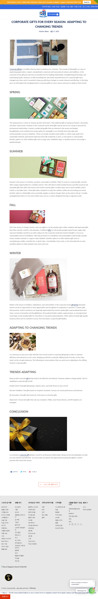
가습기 (17, 522)
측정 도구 (18, 535)
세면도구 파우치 (6, 538)
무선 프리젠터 (32, 544)
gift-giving (74, 305)
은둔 (70, 519)
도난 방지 (18, 507)
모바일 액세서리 (33, 525)
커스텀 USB (31, 515)
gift (27, 378)
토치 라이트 (31, 533)
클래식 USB (31, 517)
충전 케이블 (31, 512)
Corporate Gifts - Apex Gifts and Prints (17, 588)
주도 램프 (18, 532)
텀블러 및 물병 (19, 556)
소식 (84, 507)
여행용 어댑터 (5, 531)
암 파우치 (4, 507)
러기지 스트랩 (5, 515)
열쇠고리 (17, 525)
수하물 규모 (4, 512)
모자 (43, 512)
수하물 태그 (4, 517)
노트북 (57, 517)
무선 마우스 (31, 541)
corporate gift (24, 455)
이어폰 (30, 520)
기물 (16, 509)
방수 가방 (4, 544)
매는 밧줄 (44, 515)
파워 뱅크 (31, 528)
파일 (56, 509)
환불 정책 (4, 549)
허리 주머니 (4, 541)
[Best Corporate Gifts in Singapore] (8, 583)
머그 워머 (18, 540)
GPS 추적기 (31, 523)
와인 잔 (17, 561)
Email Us (86, 2)
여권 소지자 (4, 523)
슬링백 (17, 550)
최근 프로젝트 (87, 509)
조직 (16, 553)
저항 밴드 (4, 528)
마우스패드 (58, 515)
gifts (49, 230)
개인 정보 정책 (73, 516)
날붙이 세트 (4, 509)
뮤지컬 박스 (18, 543)
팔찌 (43, 517)
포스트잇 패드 (59, 528)
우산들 (17, 558)
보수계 (3, 525)
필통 (56, 523)
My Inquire (53, 14)
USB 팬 (30, 536)
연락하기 (71, 513)
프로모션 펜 (58, 525)
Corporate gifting (15, 69)
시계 (29, 538)
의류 (43, 507)
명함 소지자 (58, 520)
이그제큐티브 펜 (60, 507)
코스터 (17, 512)
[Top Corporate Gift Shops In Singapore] (14, 567)
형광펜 (57, 512)
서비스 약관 (4, 546)
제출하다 (5, 596)
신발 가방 (4, 520)
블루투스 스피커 (33, 507)
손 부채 (17, 520)
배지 (43, 509)
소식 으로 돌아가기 (50, 484)
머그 (16, 537)
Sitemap (33, 588)
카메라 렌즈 (31, 509)
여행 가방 (4, 533)
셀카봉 (30, 531)
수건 (2, 536)
